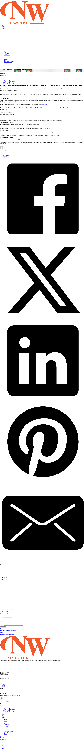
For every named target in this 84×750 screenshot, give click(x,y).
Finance (5, 54)
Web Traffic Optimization (8, 62)
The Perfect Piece (5, 79)
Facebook (56, 153)
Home (3, 25)
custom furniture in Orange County (38, 140)
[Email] (43, 562)
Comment (2, 625)
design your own (44, 104)
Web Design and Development (9, 61)
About (3, 26)
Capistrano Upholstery (5, 155)
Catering (5, 52)
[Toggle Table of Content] (1, 77)
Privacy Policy (4, 686)
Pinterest (67, 153)
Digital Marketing (7, 53)
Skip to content (2, 736)
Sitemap (3, 685)
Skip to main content (3, 0)
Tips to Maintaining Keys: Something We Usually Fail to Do (14, 596)
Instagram (62, 153)
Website (1, 617)
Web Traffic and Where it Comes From (10, 577)
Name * (1, 615)
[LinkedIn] (43, 400)
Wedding (5, 733)
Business (5, 51)
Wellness (5, 63)
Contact (3, 27)
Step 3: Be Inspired (7, 82)
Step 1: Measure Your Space (8, 80)
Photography (6, 57)
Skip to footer (9, 0)
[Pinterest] (43, 481)
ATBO (4, 73)
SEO (5, 58)
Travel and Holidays (3, 677)
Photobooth (6, 726)
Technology (6, 59)
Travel (5, 60)
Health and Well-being (3, 675)
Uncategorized (6, 730)
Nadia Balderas (4, 157)
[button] (2, 737)
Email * (1, 616)
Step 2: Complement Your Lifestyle (9, 81)
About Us (3, 715)
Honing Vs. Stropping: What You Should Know (11, 609)
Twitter (60, 153)
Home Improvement (7, 55)
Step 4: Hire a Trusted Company (9, 83)
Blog (1, 691)
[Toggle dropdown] (4, 28)
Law (1, 680)
